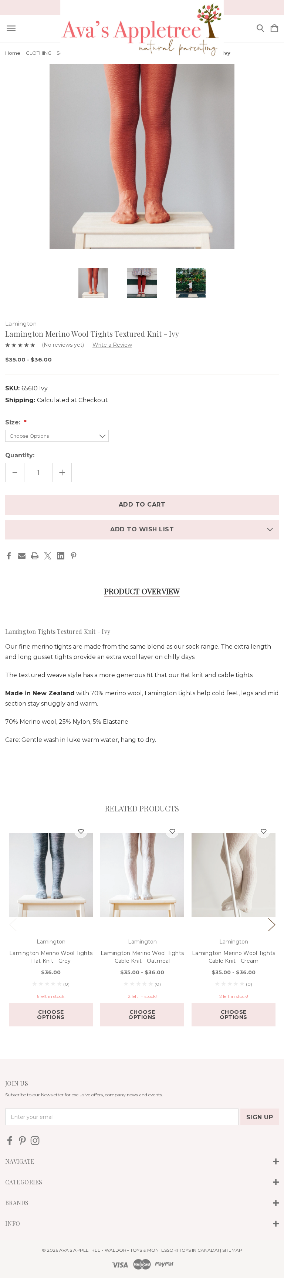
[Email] (22, 556)
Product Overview (142, 591)
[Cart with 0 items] (274, 28)
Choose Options (51, 1014)
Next (271, 924)
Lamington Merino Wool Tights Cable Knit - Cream (233, 957)
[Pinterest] (73, 556)
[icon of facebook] (9, 1140)
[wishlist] (80, 831)
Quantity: (19, 455)
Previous (12, 924)
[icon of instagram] (35, 1140)
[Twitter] (47, 556)
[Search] (260, 28)
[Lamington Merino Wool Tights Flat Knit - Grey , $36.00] (51, 875)
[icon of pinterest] (22, 1140)
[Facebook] (9, 556)
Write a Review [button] (112, 345)
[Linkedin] (60, 556)
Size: (13, 422)
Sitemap (232, 1250)
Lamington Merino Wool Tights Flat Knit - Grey (50, 957)
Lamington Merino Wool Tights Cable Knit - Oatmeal (142, 957)
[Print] (34, 556)
